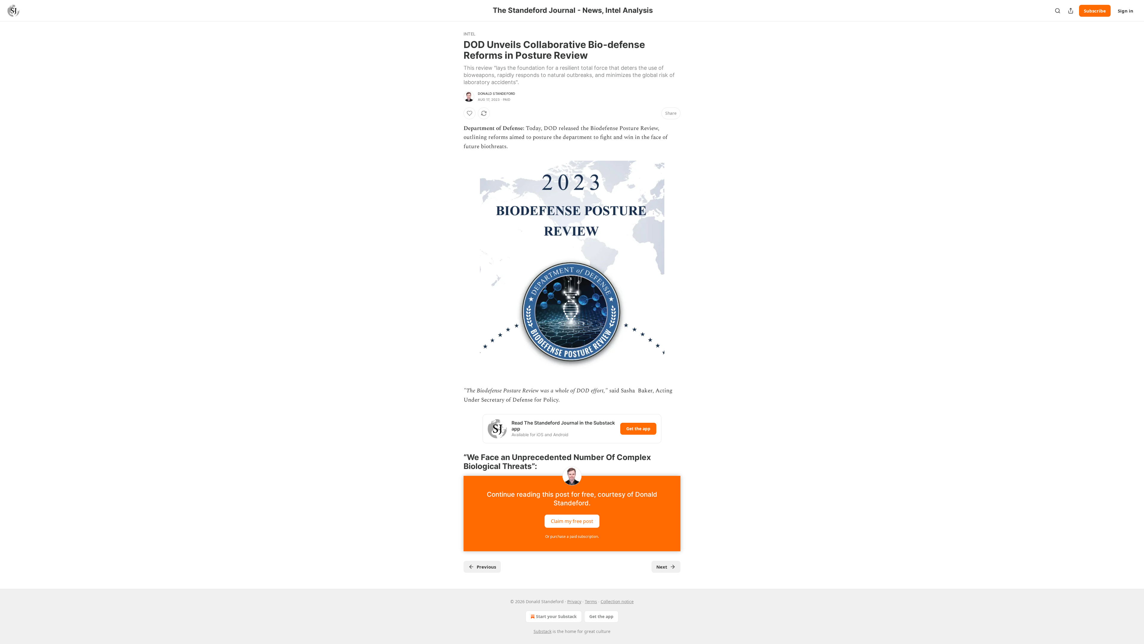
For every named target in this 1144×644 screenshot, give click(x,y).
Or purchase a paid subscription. (572, 536)
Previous (486, 567)
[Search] (1058, 11)
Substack (542, 631)
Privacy (574, 601)
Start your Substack (556, 616)
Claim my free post (572, 521)
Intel (469, 33)
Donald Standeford (496, 94)
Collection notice (617, 601)
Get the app (638, 428)
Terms (591, 601)
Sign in (1125, 11)
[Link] (455, 462)
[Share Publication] (1071, 11)
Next (661, 567)
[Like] (469, 113)
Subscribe (1095, 11)
